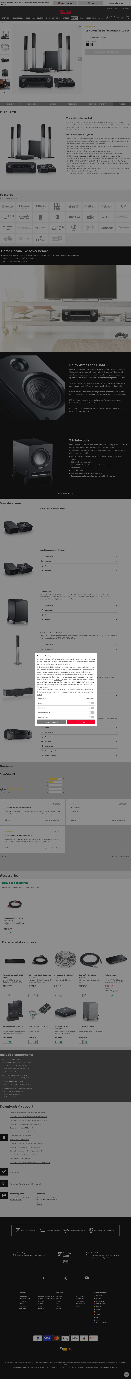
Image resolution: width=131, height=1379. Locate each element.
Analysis (40, 703)
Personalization (43, 712)
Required (41, 698)
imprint (39, 694)
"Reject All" (56, 672)
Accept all (81, 722)
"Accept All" (58, 679)
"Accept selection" (43, 687)
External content (43, 717)
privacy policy (83, 692)
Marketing (41, 708)
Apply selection (52, 722)
